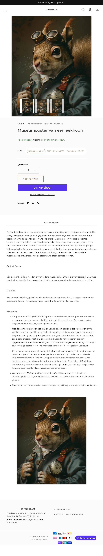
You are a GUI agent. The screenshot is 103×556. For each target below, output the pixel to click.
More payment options (42, 194)
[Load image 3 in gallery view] (57, 106)
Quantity (23, 165)
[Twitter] (33, 203)
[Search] (83, 9)
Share (21, 203)
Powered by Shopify (39, 540)
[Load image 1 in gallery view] (27, 106)
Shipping (36, 140)
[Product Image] (51, 66)
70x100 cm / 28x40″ (75, 151)
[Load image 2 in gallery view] (42, 106)
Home (21, 124)
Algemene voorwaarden (68, 514)
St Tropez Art (42, 536)
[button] (5, 9)
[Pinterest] (38, 203)
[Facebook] (28, 203)
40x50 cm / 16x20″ (36, 151)
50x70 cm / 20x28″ (55, 151)
